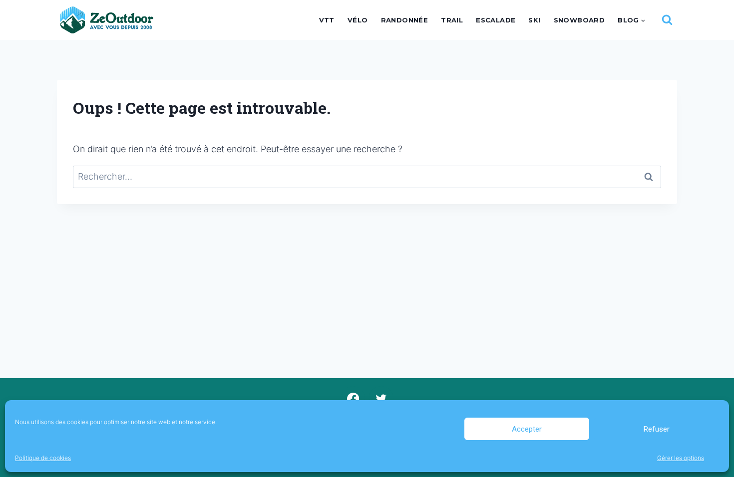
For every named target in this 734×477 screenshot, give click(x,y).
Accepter (527, 429)
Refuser (657, 429)
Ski (534, 20)
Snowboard (579, 20)
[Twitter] (381, 398)
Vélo (358, 20)
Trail (452, 20)
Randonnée (404, 20)
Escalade (495, 20)
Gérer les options (680, 458)
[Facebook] (353, 398)
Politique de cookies (43, 458)
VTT (327, 20)
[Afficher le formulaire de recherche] (667, 20)
